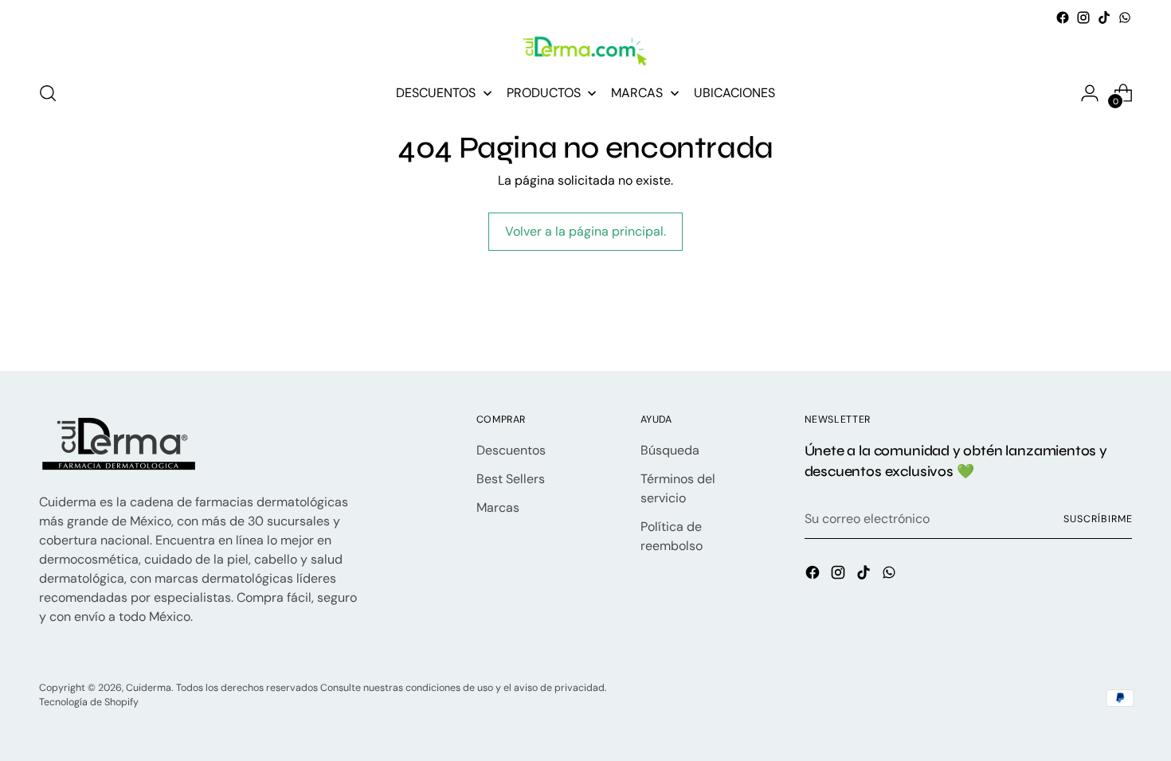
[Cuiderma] (585, 51)
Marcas (497, 507)
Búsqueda (669, 450)
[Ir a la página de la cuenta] (1090, 93)
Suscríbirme (1097, 519)
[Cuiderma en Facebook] (1062, 17)
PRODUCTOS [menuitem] (544, 92)
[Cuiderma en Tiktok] (1104, 17)
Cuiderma (148, 687)
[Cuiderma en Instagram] (1083, 17)
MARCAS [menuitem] (637, 92)
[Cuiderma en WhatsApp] (1125, 17)
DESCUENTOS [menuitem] (436, 92)
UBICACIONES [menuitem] (734, 92)
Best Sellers (510, 478)
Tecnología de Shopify (89, 702)
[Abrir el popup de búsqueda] (48, 93)
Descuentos (511, 450)
